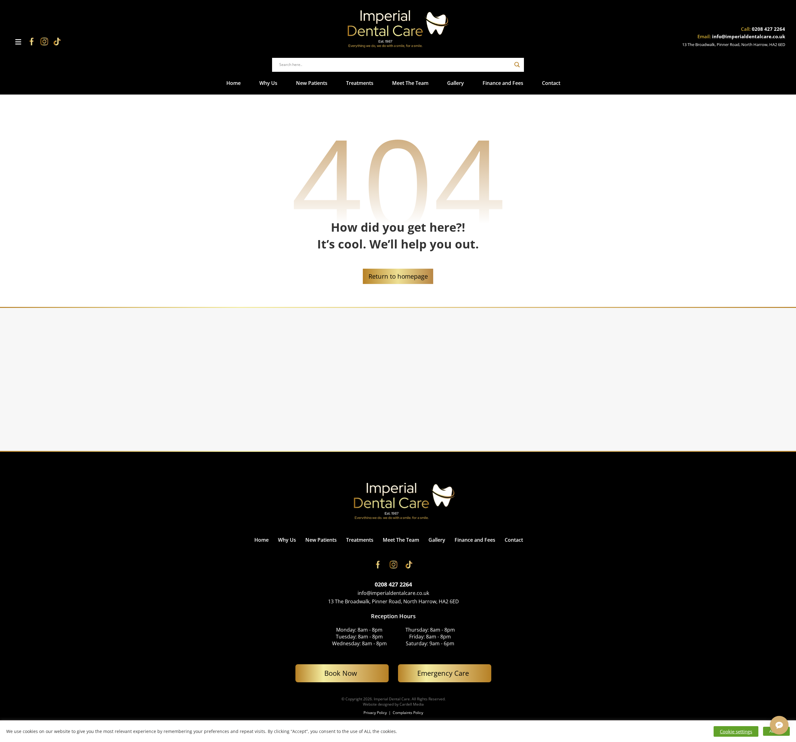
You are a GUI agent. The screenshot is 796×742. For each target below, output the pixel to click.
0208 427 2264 (768, 29)
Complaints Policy (408, 712)
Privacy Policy (375, 712)
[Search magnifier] (517, 64)
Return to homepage (398, 276)
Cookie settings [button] (736, 731)
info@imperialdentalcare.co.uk (748, 36)
